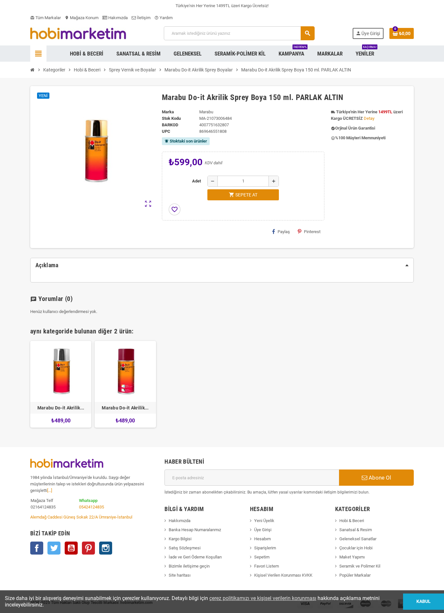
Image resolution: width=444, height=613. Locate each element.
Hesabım (262, 538)
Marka (168, 111)
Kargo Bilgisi (180, 538)
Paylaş (284, 231)
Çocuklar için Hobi (355, 547)
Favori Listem (266, 566)
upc (166, 131)
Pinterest (312, 231)
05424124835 (91, 507)
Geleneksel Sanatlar (357, 538)
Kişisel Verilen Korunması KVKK (283, 575)
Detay (369, 118)
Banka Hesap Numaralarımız (195, 529)
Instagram (105, 548)
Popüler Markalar (355, 575)
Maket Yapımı (352, 557)
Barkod (170, 124)
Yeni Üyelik (264, 520)
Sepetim (261, 557)
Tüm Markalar (45, 17)
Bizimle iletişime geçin (189, 566)
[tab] (222, 265)
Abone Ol (379, 477)
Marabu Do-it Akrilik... (60, 407)
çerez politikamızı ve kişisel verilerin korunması (262, 598)
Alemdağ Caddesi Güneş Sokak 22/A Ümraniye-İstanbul (81, 517)
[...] (49, 490)
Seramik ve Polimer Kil (359, 566)
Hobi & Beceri (351, 520)
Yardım (163, 17)
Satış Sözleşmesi (185, 547)
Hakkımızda (179, 520)
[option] (61, 384)
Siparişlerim (265, 547)
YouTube (71, 548)
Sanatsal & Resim (355, 529)
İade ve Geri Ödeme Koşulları (195, 557)
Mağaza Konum (81, 17)
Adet (196, 181)
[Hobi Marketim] (78, 33)
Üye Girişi (262, 529)
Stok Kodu (171, 118)
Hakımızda (117, 17)
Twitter (53, 548)
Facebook (36, 548)
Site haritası (179, 575)
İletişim (143, 17)
